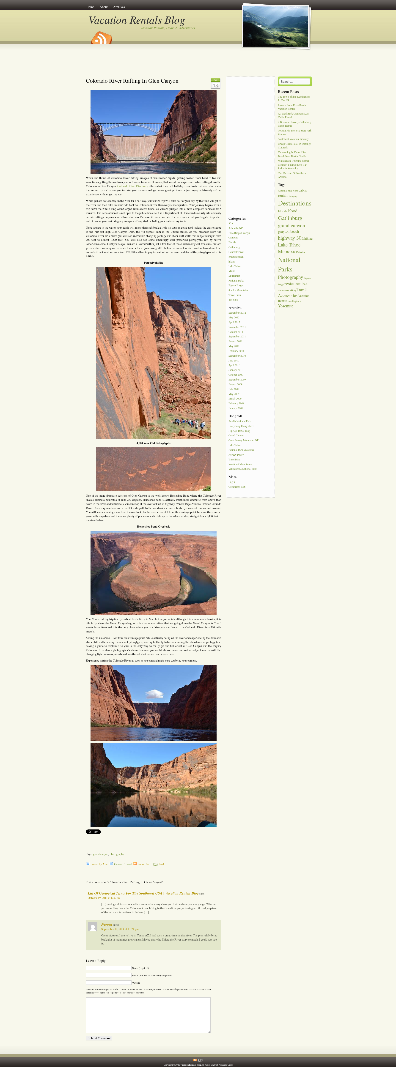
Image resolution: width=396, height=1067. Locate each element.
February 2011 (236, 351)
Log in (232, 482)
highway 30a (291, 237)
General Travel (123, 864)
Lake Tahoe (234, 266)
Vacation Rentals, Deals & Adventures (167, 27)
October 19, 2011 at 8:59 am (104, 898)
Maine (231, 271)
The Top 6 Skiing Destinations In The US (294, 98)
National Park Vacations (241, 449)
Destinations (294, 202)
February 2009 (236, 403)
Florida (232, 242)
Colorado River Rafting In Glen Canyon (132, 80)
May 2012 (233, 317)
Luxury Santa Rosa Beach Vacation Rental (292, 106)
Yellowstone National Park (242, 469)
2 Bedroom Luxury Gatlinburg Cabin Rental (294, 124)
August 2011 (235, 341)
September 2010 (237, 355)
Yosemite (233, 299)
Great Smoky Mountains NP (243, 440)
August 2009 (235, 384)
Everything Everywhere (241, 426)
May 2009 (233, 394)
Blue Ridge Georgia (239, 233)
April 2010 (234, 365)
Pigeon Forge (235, 285)
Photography (117, 854)
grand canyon (100, 854)
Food (292, 211)
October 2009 (235, 374)
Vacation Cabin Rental (240, 464)
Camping (233, 237)
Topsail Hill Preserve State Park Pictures (294, 132)
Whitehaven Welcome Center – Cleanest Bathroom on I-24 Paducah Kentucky (294, 164)
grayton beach (236, 256)
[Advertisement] (198, 62)
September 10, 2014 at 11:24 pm (120, 929)
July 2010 (233, 360)
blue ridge (293, 190)
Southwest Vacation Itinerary (293, 139)
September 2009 (237, 379)
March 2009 (235, 398)
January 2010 (235, 370)
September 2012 (237, 312)
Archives (119, 7)
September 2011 (237, 336)
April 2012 (234, 322)
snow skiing (290, 290)
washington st (295, 301)
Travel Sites (234, 295)
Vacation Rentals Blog (136, 19)
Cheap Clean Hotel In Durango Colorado (294, 145)
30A (230, 223)
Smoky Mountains (238, 290)
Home (90, 7)
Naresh (106, 924)
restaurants (294, 283)
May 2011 (233, 346)
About (104, 7)
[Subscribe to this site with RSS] (101, 36)
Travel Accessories (292, 292)
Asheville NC (235, 228)
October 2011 (235, 332)
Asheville (282, 190)
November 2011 (237, 327)
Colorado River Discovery (132, 186)
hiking (231, 261)
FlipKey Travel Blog (239, 430)
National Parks (236, 280)
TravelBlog (234, 459)
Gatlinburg (234, 247)
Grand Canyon (236, 435)
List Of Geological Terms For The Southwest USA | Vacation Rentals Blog (143, 893)
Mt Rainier (234, 275)
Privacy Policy (236, 454)
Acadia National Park (239, 421)
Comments (236, 486)
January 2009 (235, 408)
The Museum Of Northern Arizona (292, 174)
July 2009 (233, 389)
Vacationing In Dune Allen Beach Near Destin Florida (292, 154)
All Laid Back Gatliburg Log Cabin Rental (293, 115)
